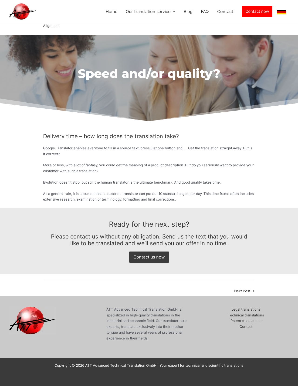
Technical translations (246, 315)
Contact (225, 11)
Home (111, 11)
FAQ (205, 11)
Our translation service (148, 11)
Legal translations (246, 309)
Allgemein (51, 25)
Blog (188, 11)
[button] (172, 11)
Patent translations (245, 321)
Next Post (244, 291)
